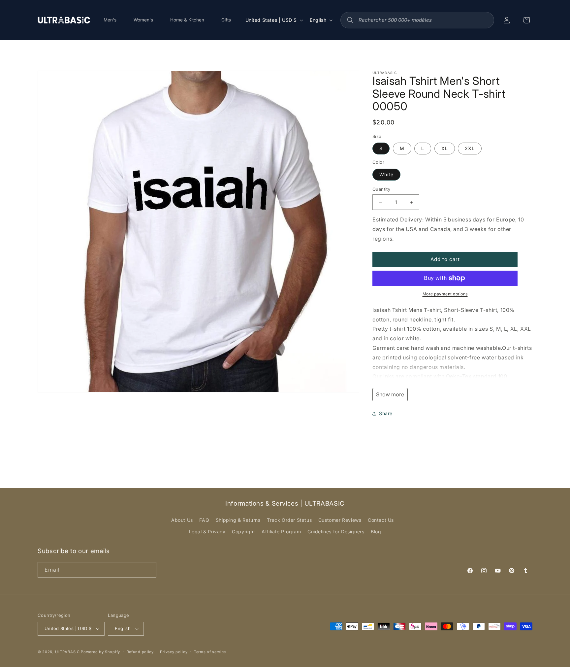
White (386, 174)
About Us (182, 520)
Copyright (243, 531)
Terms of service (210, 652)
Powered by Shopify (100, 652)
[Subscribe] (149, 570)
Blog (376, 531)
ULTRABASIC (67, 652)
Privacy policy (173, 652)
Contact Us (381, 520)
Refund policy (140, 652)
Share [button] (386, 413)
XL (444, 148)
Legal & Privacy (207, 531)
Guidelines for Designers (335, 531)
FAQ (204, 520)
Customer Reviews (340, 520)
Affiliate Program (281, 531)
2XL (470, 148)
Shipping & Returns (238, 520)
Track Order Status (289, 520)
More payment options (445, 293)
